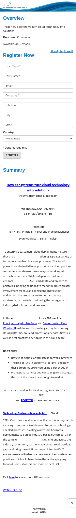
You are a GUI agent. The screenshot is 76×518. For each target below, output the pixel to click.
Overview (14, 18)
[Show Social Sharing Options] (72, 503)
